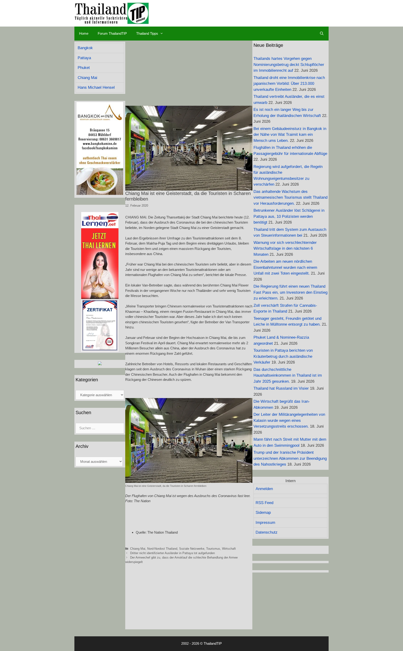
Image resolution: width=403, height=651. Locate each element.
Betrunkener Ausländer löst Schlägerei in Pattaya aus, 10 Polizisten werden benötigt (289, 216)
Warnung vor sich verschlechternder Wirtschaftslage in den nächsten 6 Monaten (285, 248)
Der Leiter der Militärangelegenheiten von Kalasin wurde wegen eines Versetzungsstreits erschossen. (289, 420)
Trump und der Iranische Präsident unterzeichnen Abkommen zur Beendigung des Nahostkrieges (290, 458)
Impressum (265, 522)
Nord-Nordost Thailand (162, 548)
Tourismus (213, 548)
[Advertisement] (188, 73)
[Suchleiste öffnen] (322, 34)
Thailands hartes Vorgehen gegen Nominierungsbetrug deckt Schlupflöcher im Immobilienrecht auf (289, 64)
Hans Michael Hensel (96, 87)
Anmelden (264, 489)
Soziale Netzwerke (191, 548)
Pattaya (84, 58)
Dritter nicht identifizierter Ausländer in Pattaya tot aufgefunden (172, 553)
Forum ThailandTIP (112, 33)
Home (83, 33)
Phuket (84, 67)
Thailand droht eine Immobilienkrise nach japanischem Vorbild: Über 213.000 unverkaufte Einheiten (289, 83)
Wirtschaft (229, 548)
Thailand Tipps (147, 33)
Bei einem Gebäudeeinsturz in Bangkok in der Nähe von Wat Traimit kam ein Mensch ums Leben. (290, 134)
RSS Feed (264, 503)
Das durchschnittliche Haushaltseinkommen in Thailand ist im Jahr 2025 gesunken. (288, 375)
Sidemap (263, 512)
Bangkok (85, 48)
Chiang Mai (137, 548)
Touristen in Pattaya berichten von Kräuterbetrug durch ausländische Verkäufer (283, 356)
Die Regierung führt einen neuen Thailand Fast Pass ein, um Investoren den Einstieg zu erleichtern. (290, 292)
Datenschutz (267, 532)
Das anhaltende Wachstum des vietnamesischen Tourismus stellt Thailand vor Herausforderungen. (290, 197)
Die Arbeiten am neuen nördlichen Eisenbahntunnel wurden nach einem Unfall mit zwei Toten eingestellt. (285, 267)
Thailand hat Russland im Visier (281, 388)
